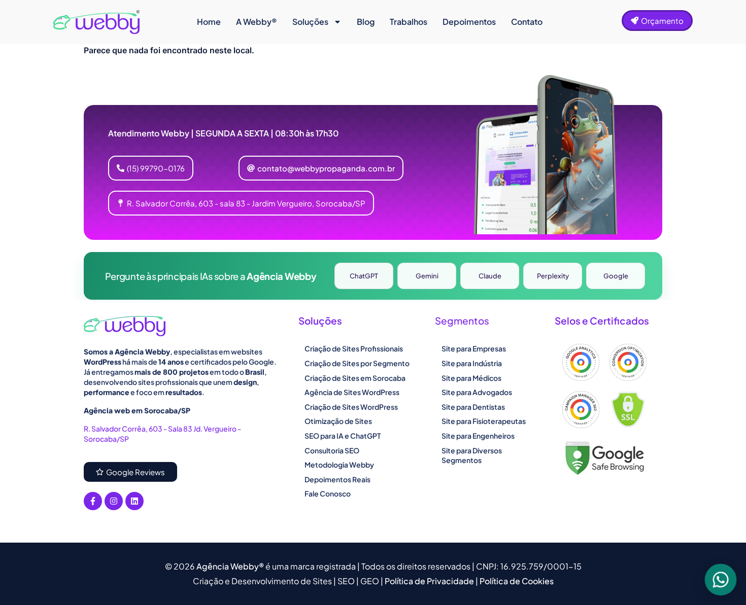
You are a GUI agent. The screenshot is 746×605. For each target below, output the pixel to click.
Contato (526, 21)
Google (615, 276)
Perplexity (553, 276)
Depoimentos (469, 21)
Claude (490, 276)
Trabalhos (408, 21)
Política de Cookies (517, 581)
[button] (321, 168)
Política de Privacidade (430, 581)
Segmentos (462, 320)
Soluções (310, 21)
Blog (366, 21)
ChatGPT (364, 276)
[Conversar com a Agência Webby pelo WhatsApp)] (720, 579)
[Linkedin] (134, 501)
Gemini (427, 276)
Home (209, 21)
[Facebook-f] (93, 501)
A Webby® (256, 21)
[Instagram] (114, 501)
